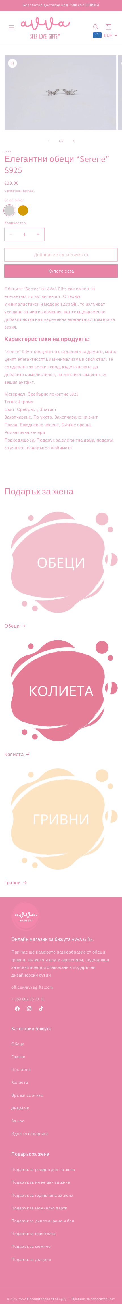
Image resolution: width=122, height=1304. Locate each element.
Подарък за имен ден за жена (40, 1182)
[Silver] (9, 210)
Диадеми (20, 1108)
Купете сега (61, 271)
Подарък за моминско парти (39, 1208)
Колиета (14, 754)
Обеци (12, 626)
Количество (15, 223)
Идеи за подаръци (29, 1133)
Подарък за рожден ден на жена (43, 1169)
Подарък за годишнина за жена (42, 1195)
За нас (17, 1120)
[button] (11, 27)
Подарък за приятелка (33, 1233)
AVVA (22, 1299)
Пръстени (21, 1069)
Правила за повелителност (93, 1299)
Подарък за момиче (31, 1246)
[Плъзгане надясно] (73, 141)
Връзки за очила (27, 1095)
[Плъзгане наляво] (48, 141)
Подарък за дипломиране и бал (42, 1220)
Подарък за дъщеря (31, 1259)
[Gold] (23, 210)
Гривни (12, 882)
